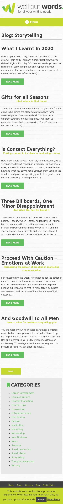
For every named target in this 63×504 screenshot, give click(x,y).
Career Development (22, 393)
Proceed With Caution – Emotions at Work (29, 260)
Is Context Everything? (28, 149)
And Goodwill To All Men (30, 318)
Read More (12, 81)
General (15, 421)
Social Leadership (21, 449)
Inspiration (17, 425)
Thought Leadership (22, 461)
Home (11, 485)
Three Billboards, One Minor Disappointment (27, 203)
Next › (11, 371)
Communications (20, 397)
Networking (18, 433)
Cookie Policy (49, 485)
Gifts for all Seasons (25, 97)
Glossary (29, 485)
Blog (38, 485)
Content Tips (18, 405)
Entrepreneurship (21, 413)
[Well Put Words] (32, 12)
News (14, 441)
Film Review (18, 417)
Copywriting (18, 409)
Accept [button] (41, 499)
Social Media (18, 453)
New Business (19, 437)
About (19, 485)
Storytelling (18, 457)
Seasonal (16, 445)
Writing (15, 465)
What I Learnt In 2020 (27, 48)
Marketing (17, 429)
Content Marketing (22, 401)
